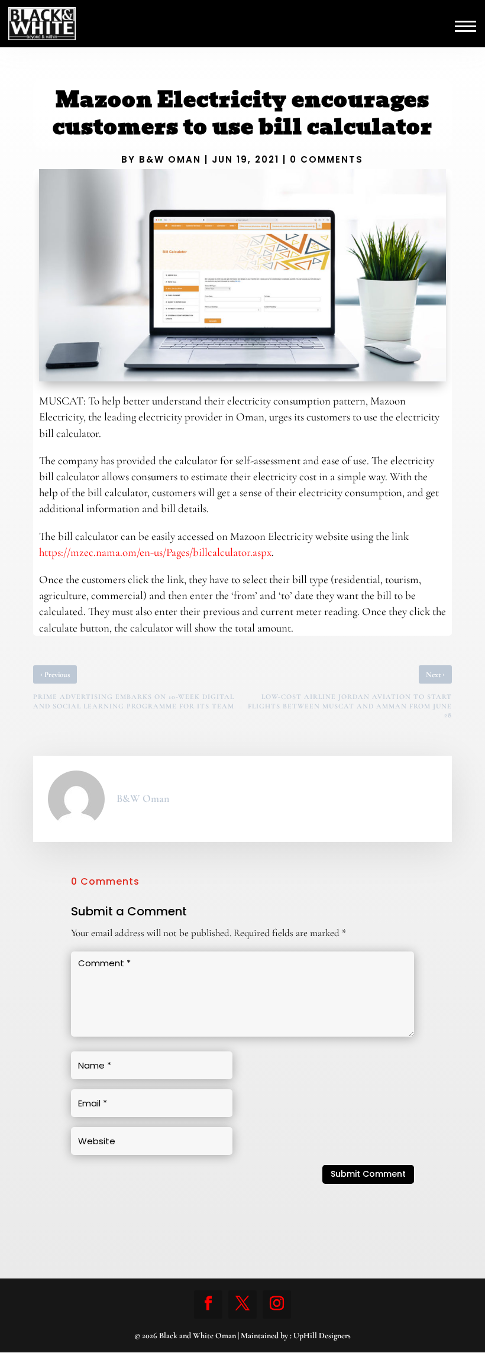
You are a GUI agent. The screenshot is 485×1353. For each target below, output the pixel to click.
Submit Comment (368, 1174)
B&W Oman (170, 159)
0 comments (326, 159)
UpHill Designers (322, 1336)
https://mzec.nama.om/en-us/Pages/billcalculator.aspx (155, 552)
